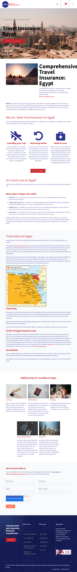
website (50, 344)
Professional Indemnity (30, 534)
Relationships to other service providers (30, 547)
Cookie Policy (56, 569)
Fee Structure (27, 542)
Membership (43, 538)
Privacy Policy (65, 569)
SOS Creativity (58, 565)
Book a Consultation (13, 41)
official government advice (20, 246)
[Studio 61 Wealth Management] (11, 4)
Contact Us (43, 550)
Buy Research (44, 542)
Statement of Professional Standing (30, 553)
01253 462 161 (56, 472)
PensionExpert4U (28, 538)
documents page (41, 346)
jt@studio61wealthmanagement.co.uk (16, 474)
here (47, 474)
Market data (43, 546)
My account (43, 534)
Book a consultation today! (46, 96)
